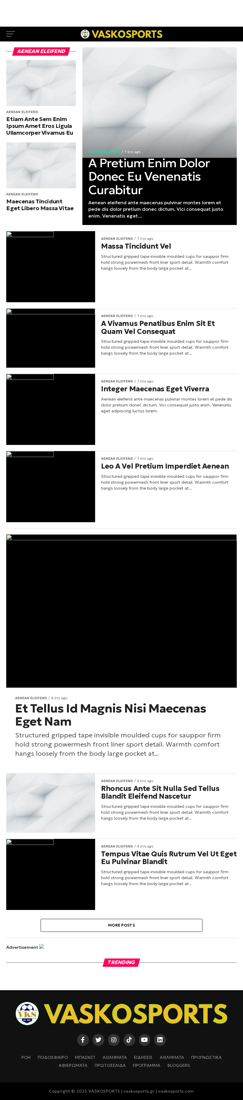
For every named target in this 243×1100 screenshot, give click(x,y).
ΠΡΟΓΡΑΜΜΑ (146, 1065)
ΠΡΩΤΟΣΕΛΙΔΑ (110, 1065)
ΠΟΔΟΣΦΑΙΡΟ (53, 1057)
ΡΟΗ (26, 1057)
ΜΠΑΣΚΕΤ (85, 1057)
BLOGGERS (178, 1065)
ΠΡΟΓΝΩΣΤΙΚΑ (206, 1057)
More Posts (121, 925)
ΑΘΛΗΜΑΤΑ (115, 1057)
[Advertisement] (121, 13)
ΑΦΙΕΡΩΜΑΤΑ (73, 1065)
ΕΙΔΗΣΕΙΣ (143, 1057)
